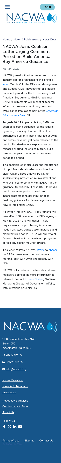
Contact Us (46, 440)
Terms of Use (10, 440)
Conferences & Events (16, 406)
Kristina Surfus (34, 279)
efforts (40, 250)
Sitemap (29, 440)
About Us (8, 412)
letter (6, 84)
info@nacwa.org (16, 369)
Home (32, 19)
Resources (9, 392)
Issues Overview (12, 380)
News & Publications (26, 39)
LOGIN (47, 7)
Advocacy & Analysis (15, 400)
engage (53, 250)
